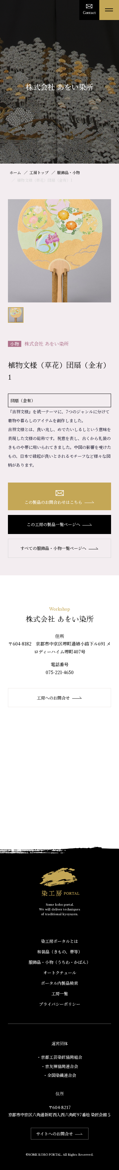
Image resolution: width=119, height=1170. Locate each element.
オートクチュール (59, 973)
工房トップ (39, 172)
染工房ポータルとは (59, 941)
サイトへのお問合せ (54, 1134)
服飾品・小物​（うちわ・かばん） (59, 962)
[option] (59, 250)
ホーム (15, 172)
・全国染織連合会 (59, 1075)
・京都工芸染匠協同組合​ (59, 1057)
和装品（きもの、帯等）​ (59, 952)
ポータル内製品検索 (59, 983)
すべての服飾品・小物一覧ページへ (53, 548)
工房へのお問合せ (53, 698)
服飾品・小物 (68, 172)
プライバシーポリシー (59, 1004)
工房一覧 (59, 994)
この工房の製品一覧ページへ (53, 524)
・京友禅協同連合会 (59, 1066)
